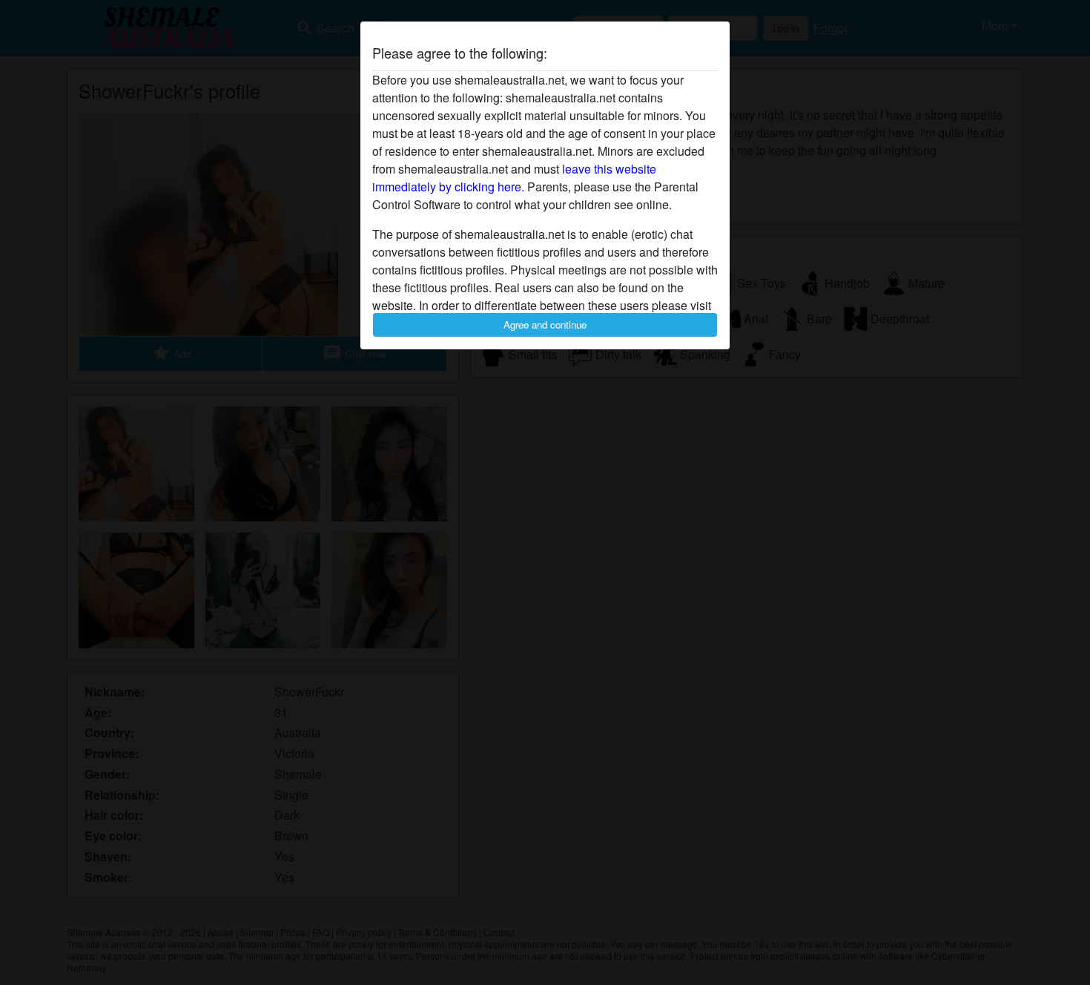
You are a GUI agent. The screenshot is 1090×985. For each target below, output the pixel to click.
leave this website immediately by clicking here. (514, 177)
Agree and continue (545, 324)
